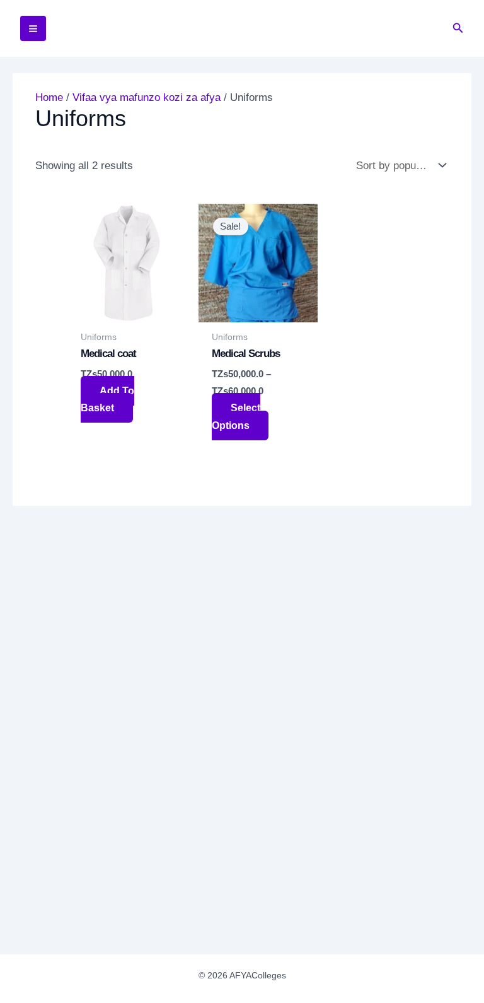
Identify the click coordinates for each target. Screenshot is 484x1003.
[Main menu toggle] (33, 29)
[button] (458, 28)
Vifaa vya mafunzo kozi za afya (146, 97)
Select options (236, 416)
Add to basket (107, 399)
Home (49, 97)
